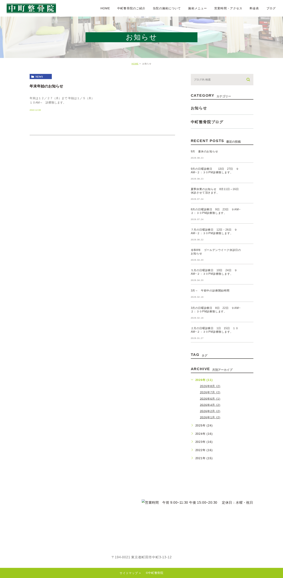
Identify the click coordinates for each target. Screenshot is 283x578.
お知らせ (199, 108)
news (39, 76)
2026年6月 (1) (210, 398)
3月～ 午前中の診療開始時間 (210, 290)
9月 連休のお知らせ (204, 151)
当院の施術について (167, 8)
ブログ (271, 8)
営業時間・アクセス (228, 8)
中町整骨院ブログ (207, 122)
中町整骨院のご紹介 (131, 8)
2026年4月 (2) (210, 404)
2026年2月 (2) (210, 411)
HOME (105, 8)
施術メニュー (197, 8)
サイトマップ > (130, 573)
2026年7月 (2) (210, 392)
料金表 (254, 8)
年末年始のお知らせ (46, 86)
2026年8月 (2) (210, 386)
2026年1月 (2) (210, 417)
